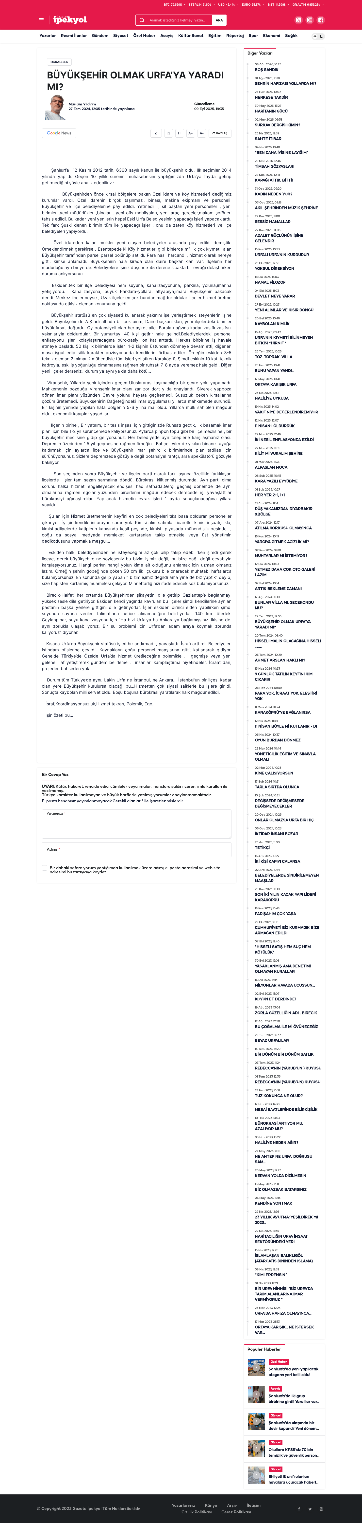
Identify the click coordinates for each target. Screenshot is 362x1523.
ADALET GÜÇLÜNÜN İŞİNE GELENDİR (279, 238)
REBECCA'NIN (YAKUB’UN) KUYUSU (287, 1082)
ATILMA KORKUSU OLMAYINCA (283, 528)
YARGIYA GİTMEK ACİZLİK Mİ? (282, 542)
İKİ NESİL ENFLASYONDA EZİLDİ (284, 440)
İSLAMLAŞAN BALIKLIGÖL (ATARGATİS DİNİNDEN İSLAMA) (284, 1258)
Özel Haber (144, 36)
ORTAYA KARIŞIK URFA (275, 385)
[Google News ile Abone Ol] (59, 133)
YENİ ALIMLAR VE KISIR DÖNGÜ (284, 310)
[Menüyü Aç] (41, 20)
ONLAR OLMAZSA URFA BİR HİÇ (284, 820)
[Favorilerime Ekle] (168, 133)
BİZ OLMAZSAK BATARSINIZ (281, 1190)
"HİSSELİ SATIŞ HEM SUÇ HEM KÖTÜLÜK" (283, 949)
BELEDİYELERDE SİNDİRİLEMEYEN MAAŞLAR (287, 878)
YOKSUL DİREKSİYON (274, 269)
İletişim (254, 1506)
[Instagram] (321, 1509)
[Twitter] (310, 1509)
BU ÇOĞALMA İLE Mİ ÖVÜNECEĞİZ (286, 1027)
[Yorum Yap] (179, 133)
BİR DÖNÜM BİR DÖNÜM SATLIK (284, 1055)
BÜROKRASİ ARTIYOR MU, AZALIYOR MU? (279, 1126)
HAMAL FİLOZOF (270, 283)
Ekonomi (271, 36)
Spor (253, 36)
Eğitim (214, 36)
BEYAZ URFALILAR (272, 1041)
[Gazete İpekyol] (70, 20)
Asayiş (166, 36)
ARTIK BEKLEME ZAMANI (278, 589)
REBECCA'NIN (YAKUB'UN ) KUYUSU (288, 1068)
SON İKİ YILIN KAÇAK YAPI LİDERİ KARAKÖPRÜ (285, 897)
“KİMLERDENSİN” (271, 1275)
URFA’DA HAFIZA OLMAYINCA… (283, 1314)
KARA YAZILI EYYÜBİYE (276, 481)
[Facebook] (299, 1509)
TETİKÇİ (262, 848)
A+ (190, 133)
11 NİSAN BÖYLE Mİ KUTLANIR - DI (286, 727)
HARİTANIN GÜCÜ (271, 111)
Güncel (275, 1415)
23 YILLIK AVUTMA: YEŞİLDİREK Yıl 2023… (286, 1220)
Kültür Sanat (190, 36)
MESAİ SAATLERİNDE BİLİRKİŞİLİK (286, 1110)
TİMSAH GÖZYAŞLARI (274, 167)
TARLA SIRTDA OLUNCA (277, 787)
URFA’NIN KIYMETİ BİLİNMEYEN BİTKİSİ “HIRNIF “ (284, 340)
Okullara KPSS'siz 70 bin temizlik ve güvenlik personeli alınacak (295, 1455)
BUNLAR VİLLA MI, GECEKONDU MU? (284, 605)
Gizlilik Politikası (196, 1512)
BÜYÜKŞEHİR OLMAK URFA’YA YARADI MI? (283, 624)
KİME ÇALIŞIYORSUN (274, 773)
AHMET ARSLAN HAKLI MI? (280, 660)
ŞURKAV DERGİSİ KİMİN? (277, 125)
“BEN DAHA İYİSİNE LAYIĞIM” (281, 153)
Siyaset (120, 36)
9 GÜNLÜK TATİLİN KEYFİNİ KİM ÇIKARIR (284, 677)
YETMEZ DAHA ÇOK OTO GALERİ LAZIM (285, 572)
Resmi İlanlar (74, 36)
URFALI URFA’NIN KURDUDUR (282, 255)
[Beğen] (156, 133)
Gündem (100, 36)
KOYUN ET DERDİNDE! (275, 999)
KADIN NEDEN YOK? (274, 194)
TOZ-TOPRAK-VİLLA (273, 357)
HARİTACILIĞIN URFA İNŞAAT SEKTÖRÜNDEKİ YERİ (281, 1239)
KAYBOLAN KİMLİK (272, 324)
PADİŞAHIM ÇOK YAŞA (275, 914)
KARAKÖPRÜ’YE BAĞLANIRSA (283, 713)
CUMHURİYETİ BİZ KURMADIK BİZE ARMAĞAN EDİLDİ (287, 930)
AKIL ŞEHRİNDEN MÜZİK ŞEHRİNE (286, 208)
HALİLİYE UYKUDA (272, 399)
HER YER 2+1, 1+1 (270, 495)
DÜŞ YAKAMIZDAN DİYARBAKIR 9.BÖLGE (284, 511)
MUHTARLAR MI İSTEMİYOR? (281, 556)
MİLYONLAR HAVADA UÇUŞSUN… (285, 986)
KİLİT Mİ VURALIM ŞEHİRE (279, 454)
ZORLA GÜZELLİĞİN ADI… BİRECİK (286, 1013)
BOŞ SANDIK (267, 70)
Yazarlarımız (183, 1506)
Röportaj (235, 36)
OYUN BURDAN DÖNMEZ (278, 740)
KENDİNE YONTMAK (273, 1204)
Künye (211, 1506)
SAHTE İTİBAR (268, 139)
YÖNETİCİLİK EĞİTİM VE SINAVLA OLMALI (285, 757)
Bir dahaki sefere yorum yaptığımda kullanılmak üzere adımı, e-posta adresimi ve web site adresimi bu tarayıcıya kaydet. (135, 870)
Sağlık (291, 36)
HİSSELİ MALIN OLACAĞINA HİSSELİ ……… (288, 644)
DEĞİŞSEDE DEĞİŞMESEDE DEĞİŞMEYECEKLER (279, 803)
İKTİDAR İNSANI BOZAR (276, 834)
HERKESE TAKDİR (271, 98)
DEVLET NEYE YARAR (275, 296)
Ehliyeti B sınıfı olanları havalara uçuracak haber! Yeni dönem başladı (292, 1482)
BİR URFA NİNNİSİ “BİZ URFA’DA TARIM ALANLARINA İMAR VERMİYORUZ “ (284, 1294)
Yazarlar (47, 36)
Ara (219, 20)
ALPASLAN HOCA (271, 468)
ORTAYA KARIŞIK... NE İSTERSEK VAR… (284, 1330)
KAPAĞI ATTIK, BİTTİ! (274, 181)
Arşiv (232, 1506)
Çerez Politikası (236, 1512)
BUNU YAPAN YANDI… (274, 371)
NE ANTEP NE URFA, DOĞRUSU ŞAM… (283, 1159)
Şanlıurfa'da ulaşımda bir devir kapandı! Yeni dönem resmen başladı (292, 1428)
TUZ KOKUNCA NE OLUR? (279, 1096)
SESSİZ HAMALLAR (273, 222)
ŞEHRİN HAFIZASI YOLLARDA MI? (285, 84)
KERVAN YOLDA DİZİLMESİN (280, 1176)
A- (202, 133)
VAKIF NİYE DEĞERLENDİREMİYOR (286, 412)
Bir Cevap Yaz (55, 775)
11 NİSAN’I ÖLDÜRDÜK (275, 426)
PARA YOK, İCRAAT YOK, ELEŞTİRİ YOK (286, 696)
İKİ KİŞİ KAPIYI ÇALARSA (277, 862)
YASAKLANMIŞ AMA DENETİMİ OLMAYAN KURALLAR (283, 969)
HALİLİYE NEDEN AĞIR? (276, 1143)
